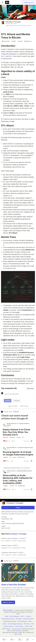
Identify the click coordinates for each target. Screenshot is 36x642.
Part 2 (11, 56)
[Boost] (27, 639)
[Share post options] (33, 639)
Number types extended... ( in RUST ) (13, 539)
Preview (16, 400)
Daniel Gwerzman (12, 423)
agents (5, 457)
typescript (21, 485)
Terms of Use (28, 626)
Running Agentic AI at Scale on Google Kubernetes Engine (18, 453)
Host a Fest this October (13, 584)
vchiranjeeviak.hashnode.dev (24, 25)
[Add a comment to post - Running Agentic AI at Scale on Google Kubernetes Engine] (12, 461)
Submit (7, 400)
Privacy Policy (19, 626)
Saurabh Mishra (11, 447)
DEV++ (23, 616)
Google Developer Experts (25, 447)
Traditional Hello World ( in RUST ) (13, 554)
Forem (8, 629)
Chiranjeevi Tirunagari (13, 22)
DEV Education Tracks (8, 619)
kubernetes (21, 457)
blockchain (6, 41)
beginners (27, 41)
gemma (5, 437)
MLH (32, 624)
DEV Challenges (14, 616)
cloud (18, 437)
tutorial (20, 41)
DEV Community (7, 610)
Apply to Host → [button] (8, 602)
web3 (13, 41)
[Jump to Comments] (12, 639)
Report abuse (24, 406)
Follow (18, 507)
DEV (8, 630)
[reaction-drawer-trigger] (4, 639)
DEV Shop (27, 624)
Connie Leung (11, 471)
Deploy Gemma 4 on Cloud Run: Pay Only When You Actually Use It (16, 432)
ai (23, 437)
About (30, 621)
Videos (28, 616)
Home (6, 616)
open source (17, 629)
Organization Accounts (9, 621)
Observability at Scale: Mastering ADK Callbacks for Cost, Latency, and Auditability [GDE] (17, 479)
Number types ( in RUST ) (13, 547)
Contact (4, 624)
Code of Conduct (13, 406)
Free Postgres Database (15, 624)
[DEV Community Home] (7, 2)
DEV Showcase (22, 621)
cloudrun (12, 437)
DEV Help (18, 619)
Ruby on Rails (18, 632)
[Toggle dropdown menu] (33, 411)
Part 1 (3, 56)
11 (14, 489)
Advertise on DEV (28, 619)
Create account (29, 2)
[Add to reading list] (20, 639)
